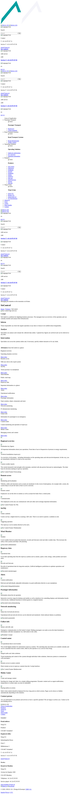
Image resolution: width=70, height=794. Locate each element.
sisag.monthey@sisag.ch (8, 784)
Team (6, 202)
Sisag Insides (8, 205)
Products (7, 309)
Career (6, 203)
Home (2, 309)
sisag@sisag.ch (5, 47)
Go (19, 33)
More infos (4, 357)
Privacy (7, 792)
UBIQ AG (28, 789)
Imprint (3, 792)
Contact (6, 207)
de (1, 69)
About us (7, 200)
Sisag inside (4, 712)
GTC (11, 792)
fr (2, 69)
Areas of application (6, 706)
